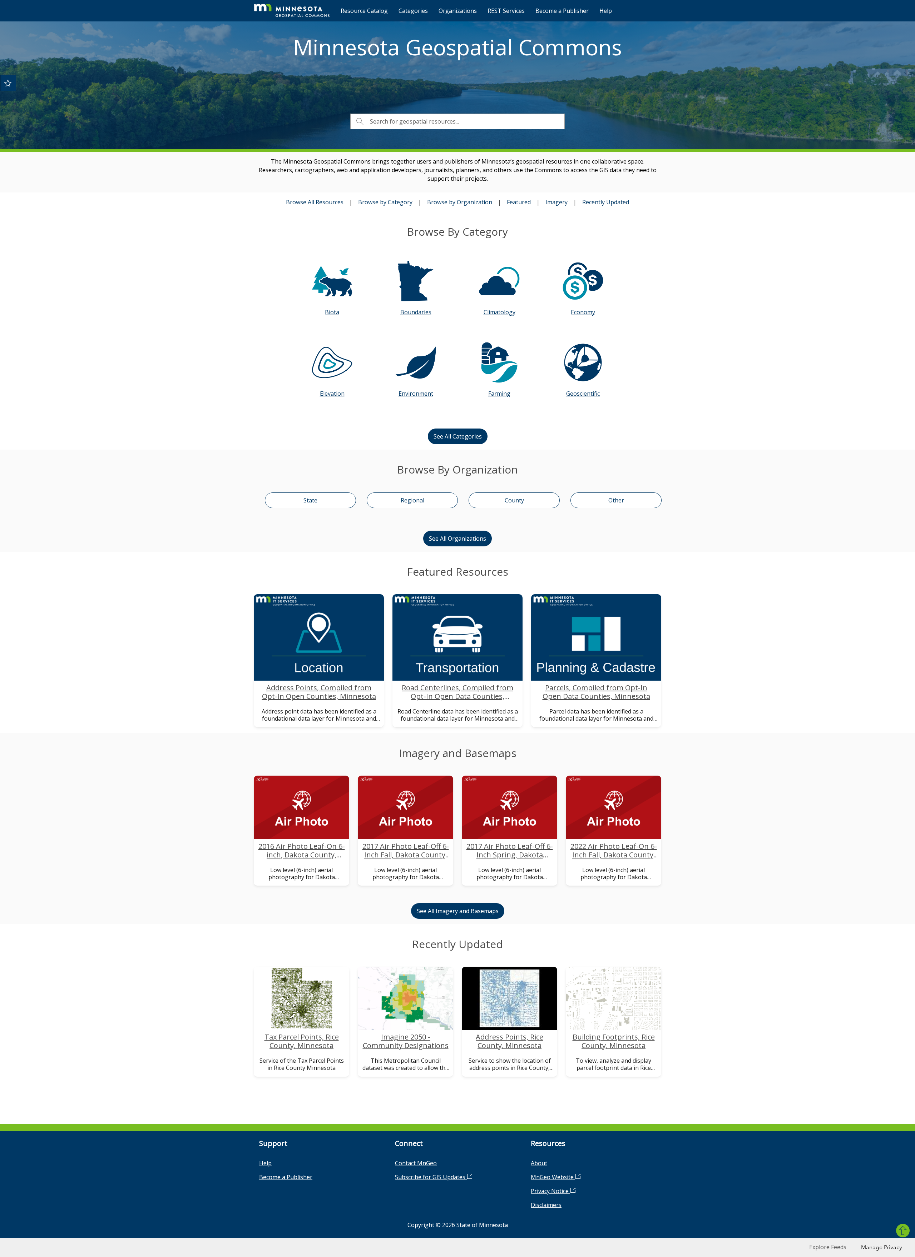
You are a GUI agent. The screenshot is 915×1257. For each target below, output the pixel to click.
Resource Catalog (364, 11)
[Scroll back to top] (903, 1230)
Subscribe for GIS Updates (431, 1177)
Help (605, 11)
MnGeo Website (553, 1177)
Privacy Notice (550, 1191)
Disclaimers (546, 1205)
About (539, 1163)
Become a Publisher (562, 11)
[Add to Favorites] (8, 83)
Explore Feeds (827, 1247)
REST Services (506, 11)
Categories (413, 11)
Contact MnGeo (416, 1163)
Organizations (458, 11)
